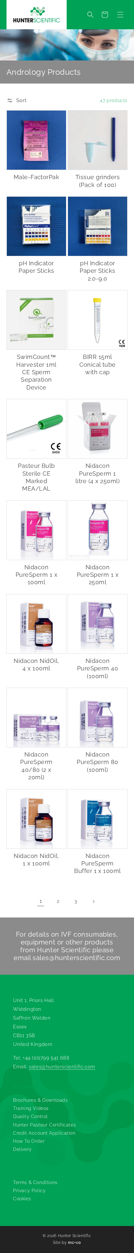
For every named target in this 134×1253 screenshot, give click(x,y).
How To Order (29, 1141)
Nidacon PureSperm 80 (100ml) (97, 762)
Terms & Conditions (35, 1182)
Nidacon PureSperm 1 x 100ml (36, 575)
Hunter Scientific (74, 1235)
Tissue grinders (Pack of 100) (97, 181)
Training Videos (31, 1108)
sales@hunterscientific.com (76, 958)
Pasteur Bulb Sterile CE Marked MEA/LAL (36, 477)
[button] (120, 14)
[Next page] (93, 901)
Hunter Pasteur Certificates (44, 1125)
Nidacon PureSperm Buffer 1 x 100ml (97, 863)
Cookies (22, 1198)
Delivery (22, 1149)
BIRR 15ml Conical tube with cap (97, 364)
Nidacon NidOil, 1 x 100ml (36, 859)
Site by (67, 1242)
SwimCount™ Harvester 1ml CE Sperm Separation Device (36, 372)
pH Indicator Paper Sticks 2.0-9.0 (97, 271)
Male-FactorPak (37, 177)
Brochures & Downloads (40, 1100)
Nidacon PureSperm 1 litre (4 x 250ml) (97, 473)
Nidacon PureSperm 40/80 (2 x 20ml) (36, 766)
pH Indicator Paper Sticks (36, 267)
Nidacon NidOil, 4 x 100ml (36, 664)
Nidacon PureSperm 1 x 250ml (97, 575)
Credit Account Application (44, 1133)
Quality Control (30, 1116)
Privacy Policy (29, 1190)
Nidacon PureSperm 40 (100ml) (97, 668)
